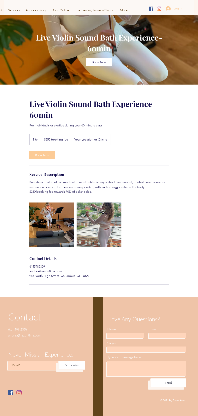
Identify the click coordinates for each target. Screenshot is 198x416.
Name (111, 329)
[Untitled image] (51, 224)
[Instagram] (159, 9)
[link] (99, 62)
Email (153, 329)
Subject (112, 343)
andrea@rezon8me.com (24, 335)
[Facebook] (10, 392)
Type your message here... (125, 357)
